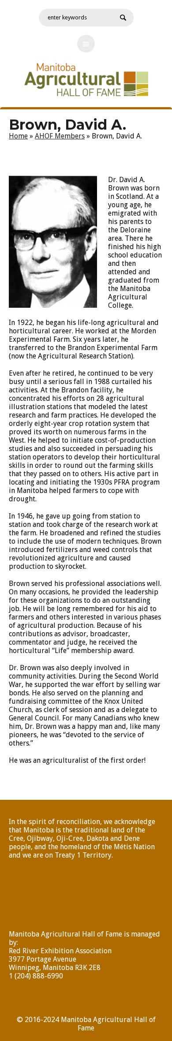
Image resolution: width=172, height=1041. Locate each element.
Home (18, 136)
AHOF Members (60, 136)
